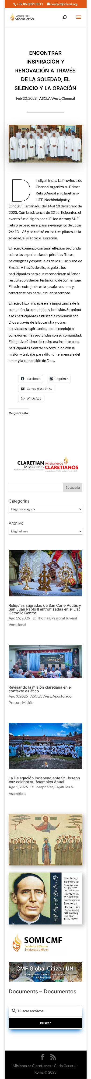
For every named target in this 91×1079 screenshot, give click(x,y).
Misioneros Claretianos (32, 1065)
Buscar (45, 1023)
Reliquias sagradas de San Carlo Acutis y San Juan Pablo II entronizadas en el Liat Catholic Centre (45, 609)
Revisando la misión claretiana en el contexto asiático (40, 689)
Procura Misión (21, 702)
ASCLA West (49, 98)
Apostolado (61, 696)
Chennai (68, 98)
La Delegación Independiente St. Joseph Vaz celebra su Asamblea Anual (44, 780)
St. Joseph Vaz (41, 787)
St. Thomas (41, 618)
